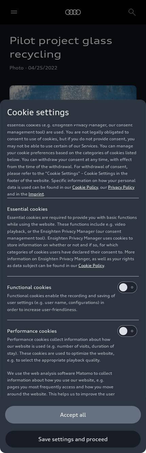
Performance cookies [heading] (32, 331)
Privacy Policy (121, 187)
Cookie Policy (85, 187)
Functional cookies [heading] (29, 287)
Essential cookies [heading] (27, 209)
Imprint (36, 194)
